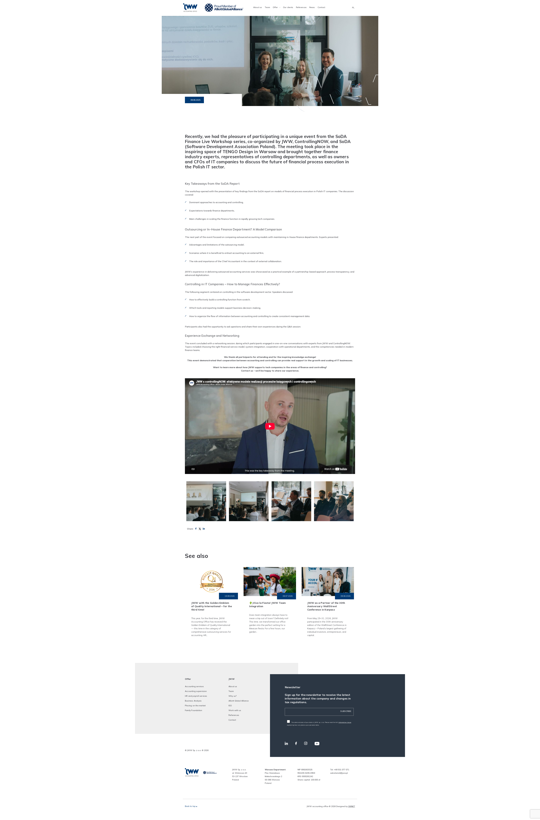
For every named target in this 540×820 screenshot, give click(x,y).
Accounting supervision (196, 691)
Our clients (288, 7)
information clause (344, 722)
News (312, 7)
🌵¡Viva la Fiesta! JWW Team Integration (267, 604)
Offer (275, 7)
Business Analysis (193, 700)
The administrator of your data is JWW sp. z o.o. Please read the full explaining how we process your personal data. (319, 723)
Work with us (235, 710)
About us (257, 7)
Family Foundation (193, 710)
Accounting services (194, 686)
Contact (321, 7)
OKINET (351, 806)
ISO (230, 705)
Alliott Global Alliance (239, 700)
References (301, 7)
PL (353, 7)
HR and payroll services (196, 696)
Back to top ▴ (191, 806)
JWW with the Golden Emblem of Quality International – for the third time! (211, 606)
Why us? (233, 696)
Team (267, 7)
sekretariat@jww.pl (339, 773)
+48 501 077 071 (341, 769)
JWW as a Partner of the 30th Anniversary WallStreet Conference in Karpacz (326, 606)
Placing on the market (195, 705)
